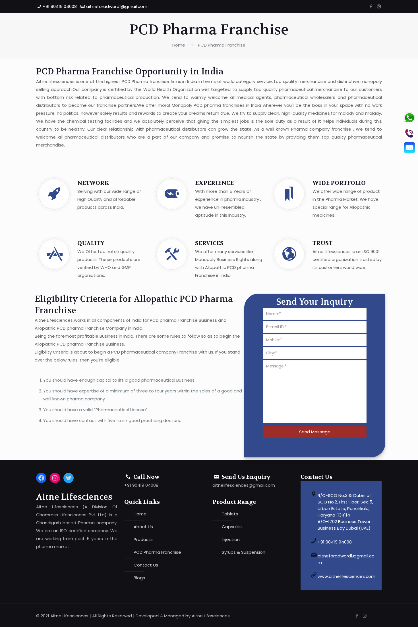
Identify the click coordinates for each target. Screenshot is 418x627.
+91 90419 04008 (60, 6)
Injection (231, 539)
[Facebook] (371, 6)
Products (143, 539)
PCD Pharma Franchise (221, 45)
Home (178, 45)
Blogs (139, 578)
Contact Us (146, 565)
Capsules (232, 527)
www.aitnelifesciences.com (346, 576)
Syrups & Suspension (243, 552)
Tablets (230, 514)
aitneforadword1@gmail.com (116, 6)
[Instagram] (379, 6)
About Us (143, 527)
